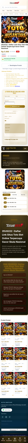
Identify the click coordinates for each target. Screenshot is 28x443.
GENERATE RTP (15, 106)
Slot (3, 10)
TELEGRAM (9, 440)
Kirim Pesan (8, 410)
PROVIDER (7, 96)
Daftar (15, 440)
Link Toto (23, 10)
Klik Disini (17, 86)
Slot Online (15, 194)
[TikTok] (9, 417)
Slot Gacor (22, 13)
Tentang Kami (4, 424)
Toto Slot (16, 10)
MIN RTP (7, 101)
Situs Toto (9, 10)
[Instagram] (6, 417)
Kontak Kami (4, 426)
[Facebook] (2, 417)
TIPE (16, 96)
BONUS (3, 440)
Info (25, 148)
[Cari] (3, 7)
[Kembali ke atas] (25, 435)
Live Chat (25, 441)
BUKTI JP (20, 441)
